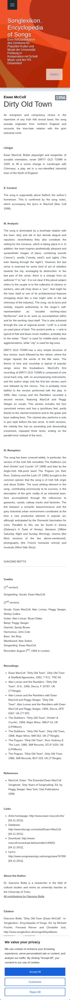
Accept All (35, 971)
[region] (35, 968)
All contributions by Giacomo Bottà (24, 896)
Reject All (35, 991)
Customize (35, 981)
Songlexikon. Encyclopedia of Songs (25, 27)
